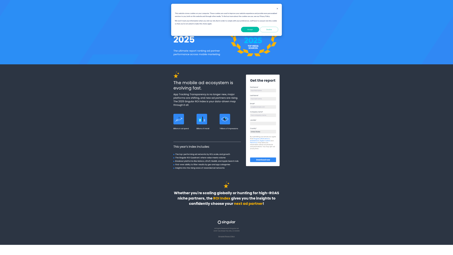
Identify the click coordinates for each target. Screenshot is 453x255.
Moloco (267, 139)
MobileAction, (255, 141)
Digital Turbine (265, 141)
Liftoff (262, 139)
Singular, (256, 139)
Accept (250, 29)
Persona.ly (254, 143)
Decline (269, 29)
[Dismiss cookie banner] (277, 8)
